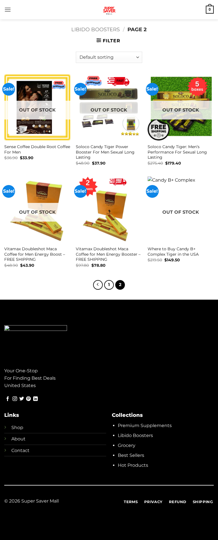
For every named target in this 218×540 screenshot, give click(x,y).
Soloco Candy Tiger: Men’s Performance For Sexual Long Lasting (177, 152)
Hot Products (133, 465)
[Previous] (98, 285)
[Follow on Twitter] (21, 399)
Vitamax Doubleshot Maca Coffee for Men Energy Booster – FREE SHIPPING (108, 254)
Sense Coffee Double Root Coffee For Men (37, 149)
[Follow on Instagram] (14, 399)
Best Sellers (131, 455)
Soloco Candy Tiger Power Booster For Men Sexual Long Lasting (105, 152)
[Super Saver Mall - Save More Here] (109, 9)
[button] (7, 9)
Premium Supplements (145, 425)
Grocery (126, 445)
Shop (17, 427)
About (18, 439)
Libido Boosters (95, 29)
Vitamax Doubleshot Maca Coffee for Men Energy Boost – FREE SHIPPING (34, 254)
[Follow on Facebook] (7, 399)
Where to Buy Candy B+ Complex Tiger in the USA (173, 251)
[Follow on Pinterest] (28, 399)
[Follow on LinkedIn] (35, 399)
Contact (20, 450)
